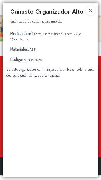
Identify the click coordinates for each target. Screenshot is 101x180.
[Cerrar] (90, 10)
